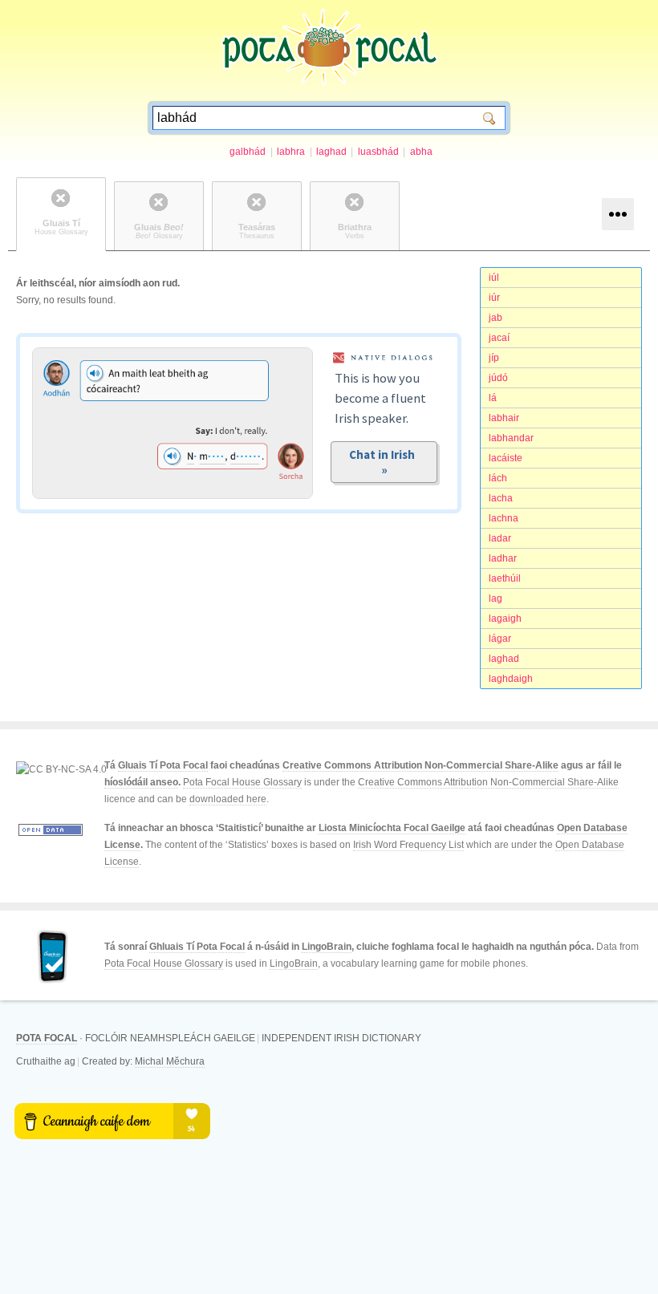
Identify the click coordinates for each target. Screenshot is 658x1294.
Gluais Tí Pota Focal (163, 765)
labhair (504, 418)
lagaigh (505, 618)
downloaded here (227, 799)
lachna (503, 518)
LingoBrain (326, 946)
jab (495, 317)
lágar (500, 638)
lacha (501, 498)
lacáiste (505, 458)
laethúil (505, 578)
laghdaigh (511, 678)
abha (421, 151)
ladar (500, 538)
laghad (331, 151)
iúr (494, 297)
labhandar (511, 438)
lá (493, 398)
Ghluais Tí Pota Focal (197, 946)
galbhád (247, 151)
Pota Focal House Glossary (242, 782)
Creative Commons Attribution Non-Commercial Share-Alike (420, 765)
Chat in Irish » (384, 462)
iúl (494, 277)
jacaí (499, 337)
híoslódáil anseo (141, 782)
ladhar (503, 558)
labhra (291, 151)
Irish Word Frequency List (408, 844)
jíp (494, 357)
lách (498, 478)
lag (495, 598)
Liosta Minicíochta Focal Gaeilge (392, 828)
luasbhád (378, 151)
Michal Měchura (170, 1061)
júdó (498, 377)
